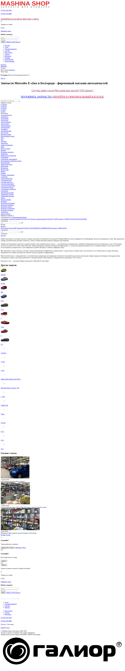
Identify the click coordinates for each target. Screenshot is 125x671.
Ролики (3, 173)
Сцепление (4, 191)
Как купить (8, 611)
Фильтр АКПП (6, 200)
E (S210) (3, 108)
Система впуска (6, 180)
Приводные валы (6, 164)
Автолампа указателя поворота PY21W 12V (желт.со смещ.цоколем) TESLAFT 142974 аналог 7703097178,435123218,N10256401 (44, 219)
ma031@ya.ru (5, 628)
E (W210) (4, 104)
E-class (3, 111)
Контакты (8, 614)
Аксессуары (5, 124)
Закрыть (4, 561)
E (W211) (4, 106)
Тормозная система (7, 194)
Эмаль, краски (5, 214)
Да (4, 78)
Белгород (12, 70)
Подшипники (5, 163)
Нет (2, 78)
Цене (24, 217)
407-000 (6, 10)
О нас (6, 602)
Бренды (7, 607)
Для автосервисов (11, 604)
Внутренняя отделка (7, 136)
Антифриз (4, 129)
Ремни (3, 171)
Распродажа (5, 170)
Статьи (7, 612)
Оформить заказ (20, 547)
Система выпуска (6, 182)
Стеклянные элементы (8, 189)
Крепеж (3, 150)
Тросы (3, 198)
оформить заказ (6, 31)
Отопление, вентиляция (9, 159)
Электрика (4, 212)
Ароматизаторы (6, 131)
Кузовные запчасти (7, 152)
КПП (2, 147)
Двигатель (4, 143)
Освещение (4, 157)
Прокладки (4, 166)
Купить (3, 226)
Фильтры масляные (7, 205)
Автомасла (4, 117)
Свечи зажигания (6, 178)
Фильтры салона (6, 207)
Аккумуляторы (6, 122)
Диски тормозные (7, 145)
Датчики (4, 141)
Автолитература (6, 115)
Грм (2, 140)
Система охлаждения (8, 185)
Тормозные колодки (7, 196)
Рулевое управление (7, 175)
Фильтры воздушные (8, 203)
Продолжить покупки (8, 547)
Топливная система (7, 192)
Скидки (7, 606)
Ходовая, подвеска (7, 210)
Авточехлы (4, 120)
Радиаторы (4, 168)
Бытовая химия (6, 134)
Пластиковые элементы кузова (11, 161)
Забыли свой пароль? (13, 42)
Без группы (4, 133)
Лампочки (4, 154)
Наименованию (17, 217)
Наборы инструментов (8, 155)
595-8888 (6, 14)
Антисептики (5, 127)
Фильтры (4, 201)
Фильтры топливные (8, 208)
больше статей (5, 535)
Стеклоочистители (7, 187)
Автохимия (4, 118)
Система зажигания (7, 184)
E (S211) (3, 110)
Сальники (4, 177)
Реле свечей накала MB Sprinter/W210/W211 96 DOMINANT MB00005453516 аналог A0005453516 (34, 228)
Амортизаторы (6, 126)
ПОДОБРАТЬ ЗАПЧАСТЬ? (62, 96)
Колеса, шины (5, 148)
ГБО (2, 138)
